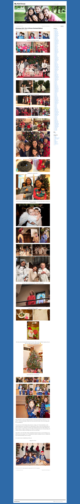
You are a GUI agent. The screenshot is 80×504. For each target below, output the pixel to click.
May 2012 (55, 94)
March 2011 (56, 108)
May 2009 (55, 130)
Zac (31, 468)
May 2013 (55, 83)
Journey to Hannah (56, 137)
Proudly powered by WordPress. (59, 501)
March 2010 (56, 120)
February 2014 (56, 74)
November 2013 (56, 77)
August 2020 (56, 36)
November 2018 (56, 41)
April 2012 (55, 95)
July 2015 (55, 61)
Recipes (55, 142)
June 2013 (55, 82)
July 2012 (55, 92)
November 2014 (56, 67)
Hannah (26, 468)
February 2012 (56, 97)
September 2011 (56, 102)
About (19, 22)
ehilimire (25, 29)
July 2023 (55, 30)
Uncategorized (56, 143)
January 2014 (56, 75)
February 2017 (56, 48)
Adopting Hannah (24, 22)
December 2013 (56, 76)
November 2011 (56, 100)
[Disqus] (33, 484)
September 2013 (56, 79)
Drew (23, 468)
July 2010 (55, 116)
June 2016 (55, 53)
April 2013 (55, 84)
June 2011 (55, 105)
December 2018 (56, 40)
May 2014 (55, 72)
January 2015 (56, 65)
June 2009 (55, 129)
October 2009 (56, 125)
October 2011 (56, 101)
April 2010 (55, 119)
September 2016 (56, 51)
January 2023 (56, 31)
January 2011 (56, 110)
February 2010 (56, 121)
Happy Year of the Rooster (46, 26)
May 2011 (55, 106)
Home (16, 22)
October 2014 (56, 68)
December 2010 (56, 111)
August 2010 (56, 115)
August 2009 (56, 127)
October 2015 (56, 58)
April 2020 (55, 37)
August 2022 (56, 32)
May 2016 (55, 54)
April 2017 (55, 47)
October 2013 (56, 78)
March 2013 (56, 85)
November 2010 (56, 112)
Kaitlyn (30, 468)
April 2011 (55, 107)
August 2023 (56, 29)
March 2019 (56, 38)
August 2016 (56, 52)
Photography (56, 141)
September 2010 (56, 114)
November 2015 (56, 57)
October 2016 (56, 50)
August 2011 (56, 103)
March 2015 (56, 63)
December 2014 (56, 66)
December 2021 (56, 33)
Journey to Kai (56, 138)
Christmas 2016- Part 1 (19, 26)
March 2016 (56, 56)
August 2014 (56, 70)
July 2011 (55, 104)
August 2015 (56, 60)
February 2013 (56, 86)
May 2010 (55, 118)
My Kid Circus (19, 3)
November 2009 (56, 124)
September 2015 (56, 59)
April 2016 (55, 55)
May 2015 (55, 62)
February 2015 (56, 64)
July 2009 (55, 128)
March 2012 (56, 96)
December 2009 (56, 123)
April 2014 (55, 73)
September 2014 (56, 69)
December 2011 (56, 99)
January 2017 (56, 49)
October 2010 (56, 113)
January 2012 (56, 98)
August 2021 (56, 34)
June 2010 (55, 117)
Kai (27, 468)
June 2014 (55, 71)
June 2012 (55, 93)
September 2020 (56, 35)
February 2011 (56, 109)
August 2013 (56, 80)
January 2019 (56, 39)
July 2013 (55, 81)
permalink (38, 468)
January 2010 (56, 122)
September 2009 (56, 126)
